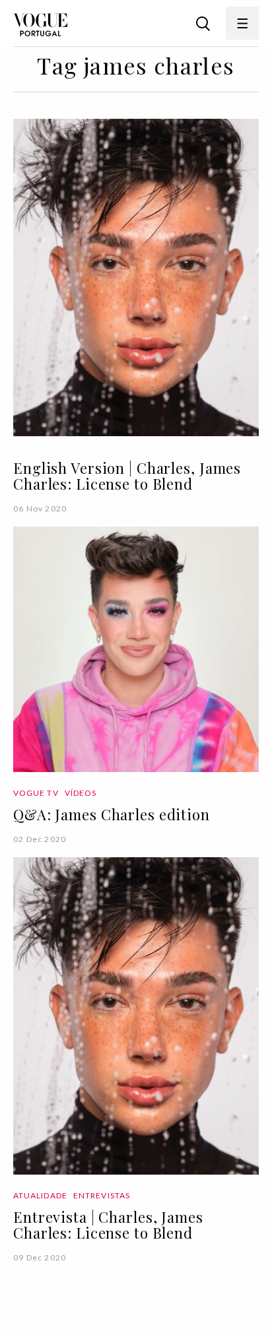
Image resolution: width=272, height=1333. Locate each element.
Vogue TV (36, 793)
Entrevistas (101, 1195)
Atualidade (40, 1195)
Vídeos (80, 793)
